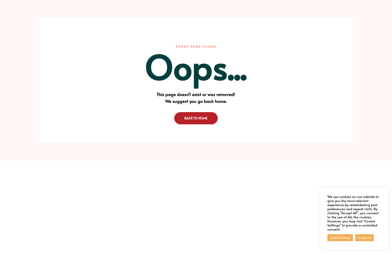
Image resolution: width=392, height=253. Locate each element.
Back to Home (196, 118)
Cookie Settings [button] (340, 238)
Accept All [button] (364, 238)
